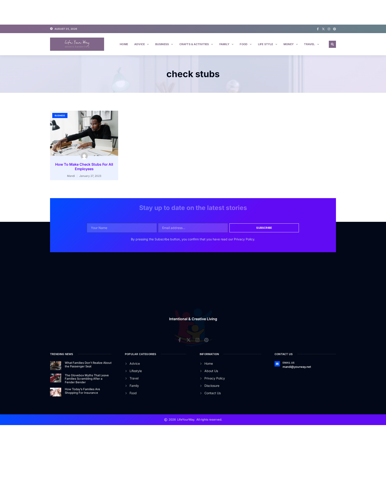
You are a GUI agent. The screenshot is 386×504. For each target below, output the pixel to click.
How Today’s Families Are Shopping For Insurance (82, 390)
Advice (139, 44)
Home (124, 44)
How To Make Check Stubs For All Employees (84, 166)
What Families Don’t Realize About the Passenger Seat (88, 364)
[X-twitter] (323, 29)
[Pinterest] (334, 29)
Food (244, 44)
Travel (309, 44)
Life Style (265, 44)
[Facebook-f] (317, 29)
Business (162, 44)
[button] (332, 44)
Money (288, 44)
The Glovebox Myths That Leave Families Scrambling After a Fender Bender (87, 378)
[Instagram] (328, 29)
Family (224, 44)
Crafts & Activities (194, 44)
